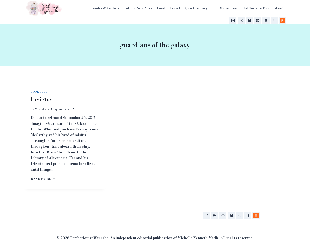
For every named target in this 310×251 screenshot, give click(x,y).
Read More (43, 179)
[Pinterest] (257, 20)
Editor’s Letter (256, 8)
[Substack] (282, 20)
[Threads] (241, 20)
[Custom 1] (256, 215)
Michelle (40, 109)
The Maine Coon (225, 8)
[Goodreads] (274, 20)
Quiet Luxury (196, 8)
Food (161, 8)
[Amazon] (266, 20)
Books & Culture (105, 8)
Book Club (39, 92)
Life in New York (138, 8)
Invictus (42, 99)
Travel (175, 8)
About (279, 8)
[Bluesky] (249, 20)
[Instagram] (232, 20)
